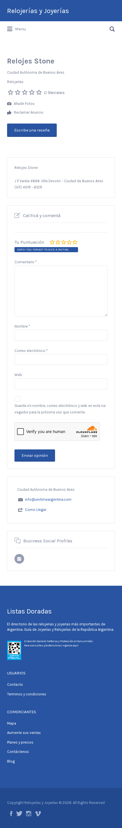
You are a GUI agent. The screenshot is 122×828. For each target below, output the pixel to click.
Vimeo (38, 813)
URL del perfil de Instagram (19, 559)
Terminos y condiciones (26, 694)
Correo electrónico (31, 351)
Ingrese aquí (70, 645)
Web (18, 375)
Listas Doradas (29, 611)
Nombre (22, 326)
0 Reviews (54, 92)
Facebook (11, 813)
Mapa (11, 723)
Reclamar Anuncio (28, 112)
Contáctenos (18, 752)
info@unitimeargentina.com (48, 499)
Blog (11, 761)
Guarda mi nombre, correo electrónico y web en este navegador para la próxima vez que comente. (60, 409)
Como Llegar (35, 510)
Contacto (15, 684)
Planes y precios (20, 742)
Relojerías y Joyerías (38, 11)
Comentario (25, 262)
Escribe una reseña (32, 130)
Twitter (19, 813)
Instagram (28, 813)
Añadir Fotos (24, 103)
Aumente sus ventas (24, 733)
